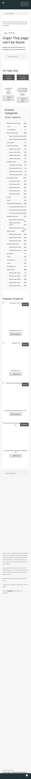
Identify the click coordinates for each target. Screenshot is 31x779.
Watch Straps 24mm (15, 285)
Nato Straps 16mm (14, 181)
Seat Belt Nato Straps (13, 244)
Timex (9, 256)
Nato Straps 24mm (14, 194)
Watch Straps (11, 269)
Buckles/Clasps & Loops (14, 123)
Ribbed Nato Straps (12, 216)
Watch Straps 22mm (15, 282)
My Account (5, 776)
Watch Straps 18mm (15, 276)
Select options (15, 334)
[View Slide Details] (15, 24)
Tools (8, 263)
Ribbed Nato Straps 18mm (16, 219)
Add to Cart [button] (9, 98)
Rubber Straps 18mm (15, 234)
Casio (8, 126)
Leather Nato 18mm (15, 149)
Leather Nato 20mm (15, 152)
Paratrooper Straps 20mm (16, 210)
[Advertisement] (15, 495)
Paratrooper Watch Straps (14, 203)
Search (15, 776)
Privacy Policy (7, 772)
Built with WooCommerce (19, 772)
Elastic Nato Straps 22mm (16, 139)
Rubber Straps (11, 231)
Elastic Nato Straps (12, 133)
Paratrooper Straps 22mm (16, 213)
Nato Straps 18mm (14, 184)
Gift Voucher (10, 142)
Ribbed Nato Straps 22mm (16, 228)
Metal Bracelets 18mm (15, 165)
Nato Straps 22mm (14, 190)
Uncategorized (11, 266)
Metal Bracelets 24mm (15, 174)
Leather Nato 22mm (15, 155)
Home (5, 33)
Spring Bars (10, 253)
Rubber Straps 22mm (15, 240)
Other (8, 200)
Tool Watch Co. (11, 260)
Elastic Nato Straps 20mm (16, 136)
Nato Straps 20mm (14, 187)
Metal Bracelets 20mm (15, 168)
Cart (24, 775)
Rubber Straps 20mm (15, 237)
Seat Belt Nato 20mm (15, 247)
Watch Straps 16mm (15, 273)
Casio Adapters (11, 129)
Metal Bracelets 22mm (15, 171)
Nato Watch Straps (12, 178)
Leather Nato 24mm (15, 158)
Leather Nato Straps (12, 145)
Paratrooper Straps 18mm (16, 206)
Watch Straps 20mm (15, 279)
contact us (10, 591)
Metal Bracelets (11, 162)
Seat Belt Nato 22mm (15, 250)
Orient (9, 197)
